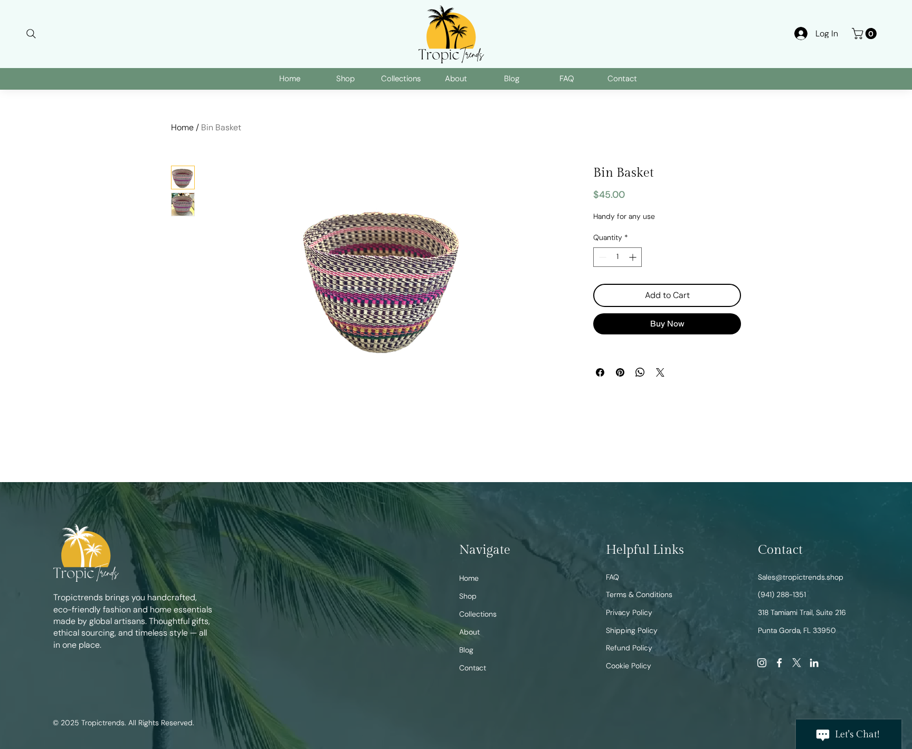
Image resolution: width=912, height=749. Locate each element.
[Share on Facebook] (600, 427)
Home (182, 127)
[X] (797, 663)
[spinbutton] (617, 312)
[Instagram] (762, 663)
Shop (468, 596)
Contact (472, 668)
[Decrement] (601, 312)
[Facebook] (779, 663)
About (469, 632)
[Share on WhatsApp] (640, 427)
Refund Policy (629, 647)
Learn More (638, 222)
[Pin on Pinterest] (620, 427)
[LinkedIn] (814, 663)
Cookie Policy (628, 665)
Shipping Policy (632, 630)
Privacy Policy (629, 612)
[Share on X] (660, 427)
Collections (478, 614)
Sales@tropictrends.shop (800, 577)
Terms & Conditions (639, 594)
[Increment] (633, 312)
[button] (865, 33)
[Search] (31, 33)
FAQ (612, 577)
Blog (466, 650)
